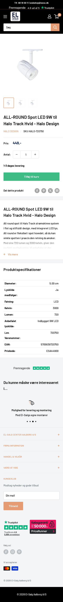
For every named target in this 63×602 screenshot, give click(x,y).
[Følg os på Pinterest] (19, 551)
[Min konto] (49, 16)
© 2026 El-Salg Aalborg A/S (31, 594)
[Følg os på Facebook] (6, 551)
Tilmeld (13, 506)
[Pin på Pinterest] (43, 190)
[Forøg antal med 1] (35, 154)
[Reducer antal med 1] (16, 154)
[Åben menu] (5, 16)
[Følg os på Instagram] (12, 551)
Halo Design (11, 131)
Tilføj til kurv (31, 176)
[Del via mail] (57, 190)
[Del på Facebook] (37, 190)
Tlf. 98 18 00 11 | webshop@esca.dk (31, 2)
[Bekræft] (55, 27)
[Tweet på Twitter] (50, 190)
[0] (56, 16)
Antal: (7, 154)
